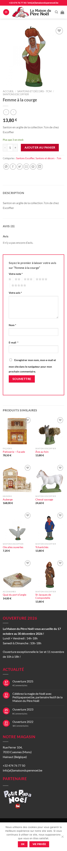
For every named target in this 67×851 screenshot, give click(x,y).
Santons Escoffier (16, 94)
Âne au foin (42, 451)
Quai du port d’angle (14, 594)
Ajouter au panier (40, 147)
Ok (23, 844)
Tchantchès (41, 547)
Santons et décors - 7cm (34, 91)
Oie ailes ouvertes (13, 547)
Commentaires (19, 685)
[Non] (62, 838)
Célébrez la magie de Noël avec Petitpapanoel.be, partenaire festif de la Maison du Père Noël (37, 697)
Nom (12, 325)
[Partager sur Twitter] (20, 167)
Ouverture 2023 (22, 709)
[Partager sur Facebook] (13, 167)
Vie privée (39, 844)
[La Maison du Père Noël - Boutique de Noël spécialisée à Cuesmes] (32, 12)
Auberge (8, 499)
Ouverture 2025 (22, 681)
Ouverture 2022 (22, 721)
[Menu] (6, 12)
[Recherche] (56, 12)
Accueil (8, 91)
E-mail (13, 342)
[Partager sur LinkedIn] (40, 167)
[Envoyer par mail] (26, 167)
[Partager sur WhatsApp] (6, 167)
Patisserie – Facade (14, 451)
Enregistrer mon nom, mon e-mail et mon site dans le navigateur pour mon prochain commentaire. (32, 365)
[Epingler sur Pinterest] (33, 167)
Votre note (16, 273)
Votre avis (15, 292)
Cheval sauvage (44, 499)
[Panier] (62, 12)
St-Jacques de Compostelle (43, 596)
